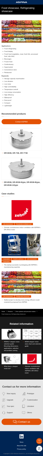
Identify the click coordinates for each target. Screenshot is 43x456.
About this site (21, 445)
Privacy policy (21, 449)
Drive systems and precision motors (25, 311)
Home (3, 311)
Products (10, 311)
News (21, 442)
